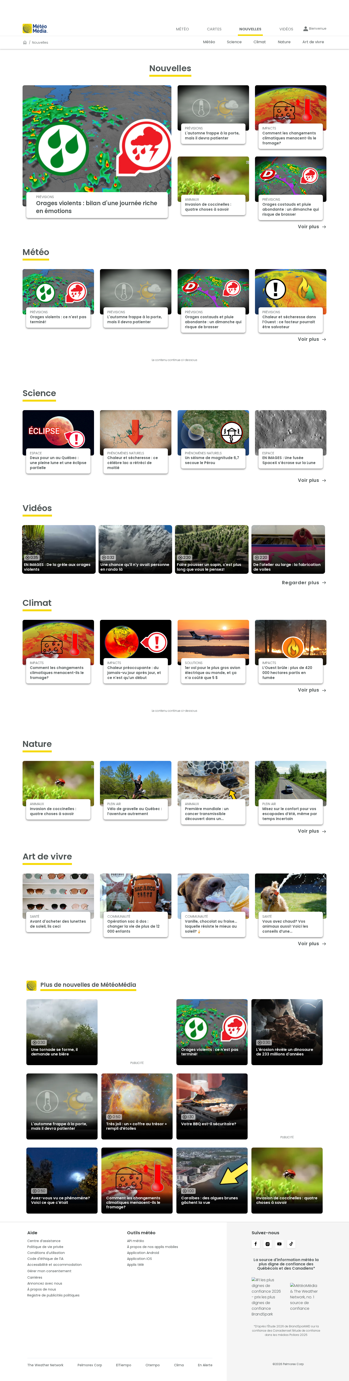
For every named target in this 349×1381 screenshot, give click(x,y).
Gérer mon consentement (49, 1271)
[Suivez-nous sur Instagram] (268, 1244)
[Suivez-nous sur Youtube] (279, 1244)
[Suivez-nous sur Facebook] (256, 1244)
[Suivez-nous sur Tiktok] (291, 1244)
